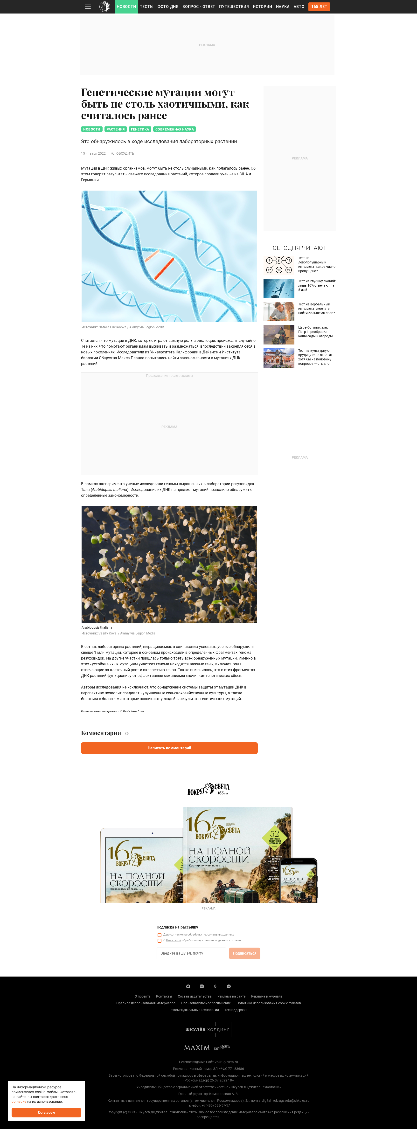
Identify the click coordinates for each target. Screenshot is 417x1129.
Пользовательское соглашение (206, 1003)
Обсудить (125, 153)
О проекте (142, 996)
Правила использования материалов (145, 1003)
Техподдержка (236, 1010)
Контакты (164, 996)
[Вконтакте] (202, 986)
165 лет (319, 6)
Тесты (147, 6)
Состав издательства (195, 996)
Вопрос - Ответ (198, 6)
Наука (283, 6)
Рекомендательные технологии (194, 1010)
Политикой (173, 940)
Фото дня (168, 6)
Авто (299, 6)
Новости (126, 6)
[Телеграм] (229, 986)
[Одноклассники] (215, 986)
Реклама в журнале (266, 996)
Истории (262, 6)
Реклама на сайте (231, 996)
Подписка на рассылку (177, 927)
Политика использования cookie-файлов (268, 1003)
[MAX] (188, 986)
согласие (176, 934)
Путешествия (234, 6)
